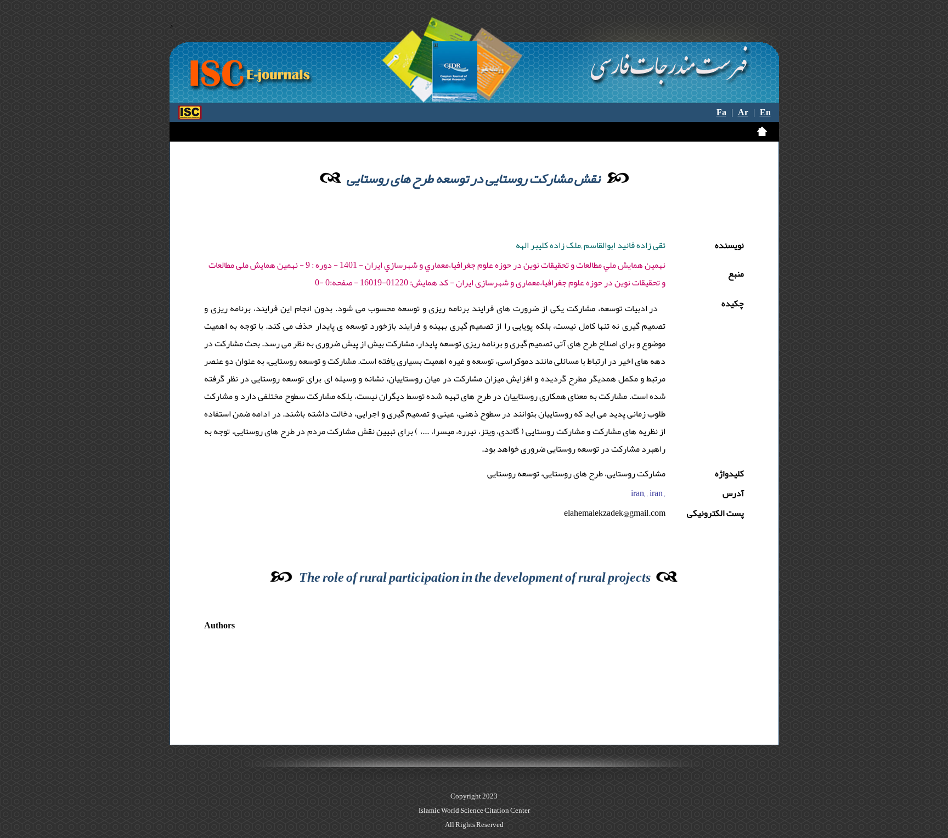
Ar (743, 112)
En (765, 112)
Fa (721, 112)
